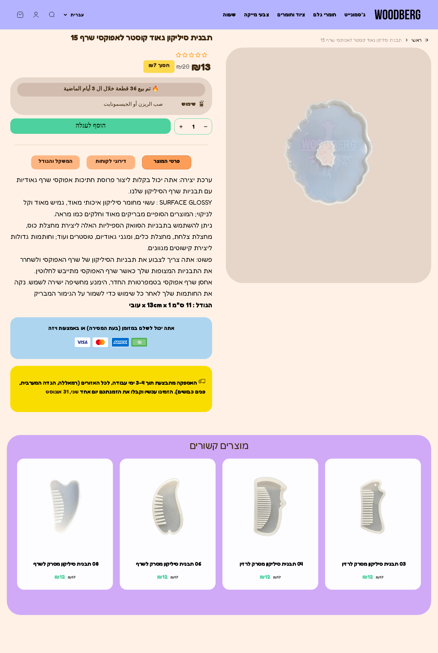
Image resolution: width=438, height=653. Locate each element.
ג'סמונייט (354, 14)
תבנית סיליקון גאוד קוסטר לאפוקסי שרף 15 (361, 40)
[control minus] (206, 126)
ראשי (416, 40)
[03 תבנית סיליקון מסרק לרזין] (373, 506)
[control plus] (181, 126)
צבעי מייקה (256, 14)
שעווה (229, 14)
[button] (191, 55)
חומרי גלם (324, 14)
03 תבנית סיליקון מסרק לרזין (374, 563)
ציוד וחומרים (291, 14)
